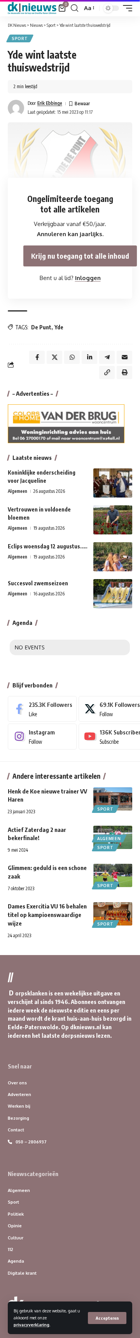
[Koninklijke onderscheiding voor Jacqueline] (112, 483)
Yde (58, 327)
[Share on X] (54, 357)
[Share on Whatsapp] (72, 357)
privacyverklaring (31, 1324)
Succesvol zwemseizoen (38, 583)
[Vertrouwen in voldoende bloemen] (112, 519)
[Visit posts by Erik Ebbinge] (16, 108)
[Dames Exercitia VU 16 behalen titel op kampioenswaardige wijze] (112, 914)
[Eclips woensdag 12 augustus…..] (112, 556)
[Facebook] (42, 709)
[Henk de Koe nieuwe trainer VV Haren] (112, 799)
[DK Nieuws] (32, 8)
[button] (107, 1318)
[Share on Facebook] (37, 357)
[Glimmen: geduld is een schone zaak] (112, 875)
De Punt (41, 327)
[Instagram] (42, 736)
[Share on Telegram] (107, 357)
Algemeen (17, 491)
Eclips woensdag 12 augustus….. (48, 546)
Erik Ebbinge (49, 103)
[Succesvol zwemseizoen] (112, 593)
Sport (20, 38)
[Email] (124, 357)
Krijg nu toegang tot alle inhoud (80, 255)
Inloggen (88, 278)
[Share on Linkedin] (89, 357)
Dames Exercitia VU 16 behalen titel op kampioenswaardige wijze (47, 915)
